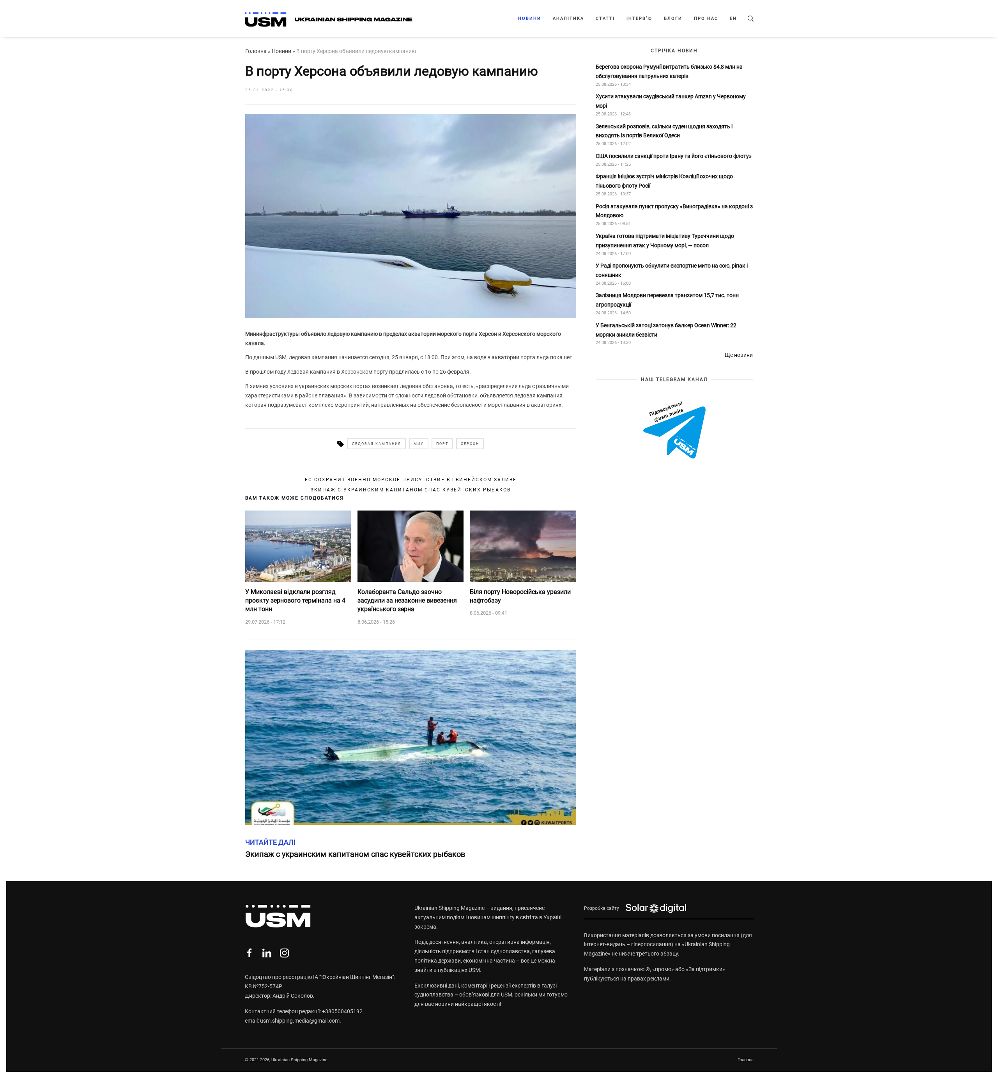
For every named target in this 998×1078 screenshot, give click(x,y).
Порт (442, 444)
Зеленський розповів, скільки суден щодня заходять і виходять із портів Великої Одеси (664, 131)
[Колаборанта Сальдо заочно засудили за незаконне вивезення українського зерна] (410, 546)
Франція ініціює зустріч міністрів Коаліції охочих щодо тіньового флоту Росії (664, 181)
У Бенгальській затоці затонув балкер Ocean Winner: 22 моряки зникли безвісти (666, 330)
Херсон (470, 444)
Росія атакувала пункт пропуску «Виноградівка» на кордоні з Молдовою (674, 211)
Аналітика (568, 18)
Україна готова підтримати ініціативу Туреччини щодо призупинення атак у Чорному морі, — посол (665, 240)
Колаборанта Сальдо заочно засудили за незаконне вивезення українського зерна (407, 600)
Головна (256, 51)
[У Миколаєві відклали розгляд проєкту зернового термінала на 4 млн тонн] (298, 546)
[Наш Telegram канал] (674, 431)
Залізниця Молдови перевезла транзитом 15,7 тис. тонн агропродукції (667, 300)
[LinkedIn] (266, 953)
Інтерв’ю (639, 18)
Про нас (706, 18)
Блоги (673, 18)
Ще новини (739, 355)
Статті (605, 18)
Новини (529, 18)
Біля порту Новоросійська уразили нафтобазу (520, 596)
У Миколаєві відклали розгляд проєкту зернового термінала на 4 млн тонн (295, 600)
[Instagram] (284, 953)
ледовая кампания (376, 444)
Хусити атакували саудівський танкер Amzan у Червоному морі (671, 101)
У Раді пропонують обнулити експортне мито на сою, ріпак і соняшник (672, 270)
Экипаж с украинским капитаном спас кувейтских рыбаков (410, 490)
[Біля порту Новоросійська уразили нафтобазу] (523, 546)
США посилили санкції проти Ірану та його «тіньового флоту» (674, 156)
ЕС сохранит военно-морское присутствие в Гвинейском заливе (411, 479)
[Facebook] (249, 953)
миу (419, 444)
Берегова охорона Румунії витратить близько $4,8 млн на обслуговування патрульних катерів (669, 71)
